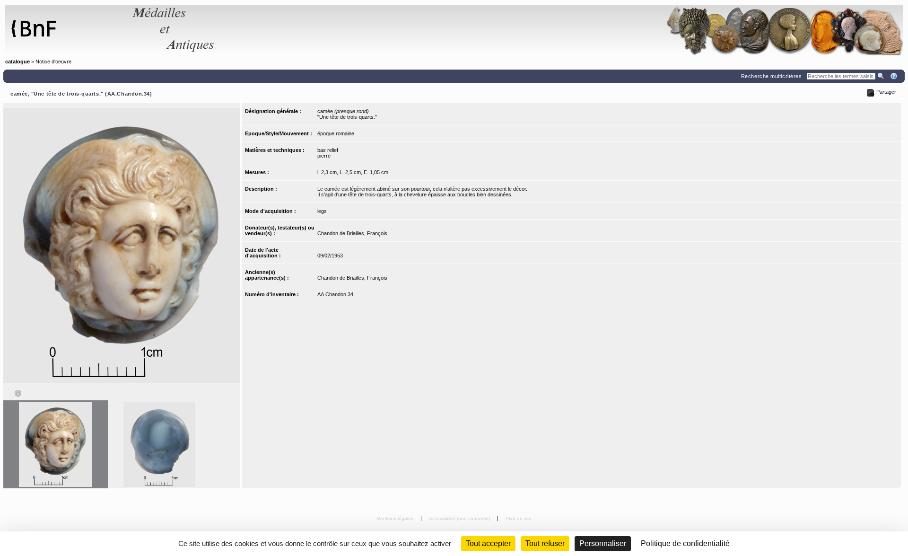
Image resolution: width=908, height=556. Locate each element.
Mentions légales (395, 518)
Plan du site (519, 518)
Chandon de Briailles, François (352, 233)
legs (322, 211)
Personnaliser (602, 543)
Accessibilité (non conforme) (460, 518)
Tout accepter (488, 543)
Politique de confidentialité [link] (685, 543)
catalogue (17, 61)
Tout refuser (545, 543)
